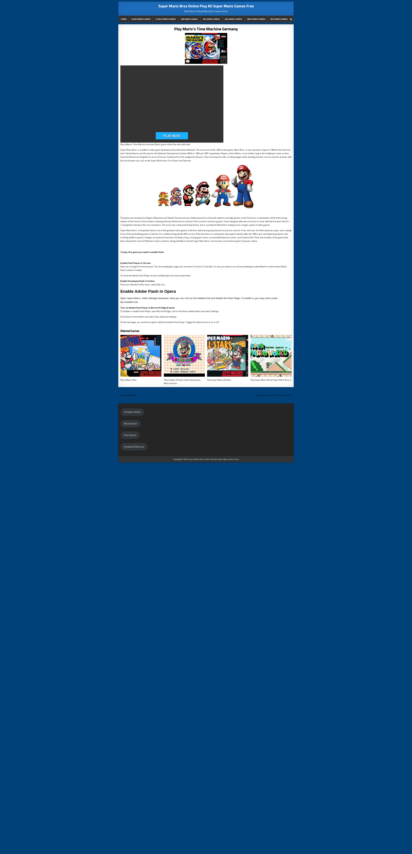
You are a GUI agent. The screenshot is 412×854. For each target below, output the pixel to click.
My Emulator (130, 423)
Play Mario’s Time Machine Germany (206, 29)
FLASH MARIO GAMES (141, 19)
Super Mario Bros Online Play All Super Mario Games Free (206, 6)
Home (123, 19)
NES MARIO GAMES (279, 19)
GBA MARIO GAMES (189, 19)
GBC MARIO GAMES (211, 19)
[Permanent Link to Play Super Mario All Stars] (227, 356)
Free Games (130, 435)
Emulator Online (132, 412)
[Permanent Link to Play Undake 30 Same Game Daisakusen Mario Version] (184, 356)
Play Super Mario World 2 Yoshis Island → (274, 395)
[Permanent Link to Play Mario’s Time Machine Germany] (206, 48)
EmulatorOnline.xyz (134, 447)
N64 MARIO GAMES (233, 19)
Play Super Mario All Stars (219, 380)
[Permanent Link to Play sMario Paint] (140, 356)
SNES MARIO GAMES (256, 19)
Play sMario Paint (128, 380)
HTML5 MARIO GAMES (166, 19)
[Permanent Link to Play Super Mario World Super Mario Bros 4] (271, 356)
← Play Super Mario (127, 395)
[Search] (291, 19)
